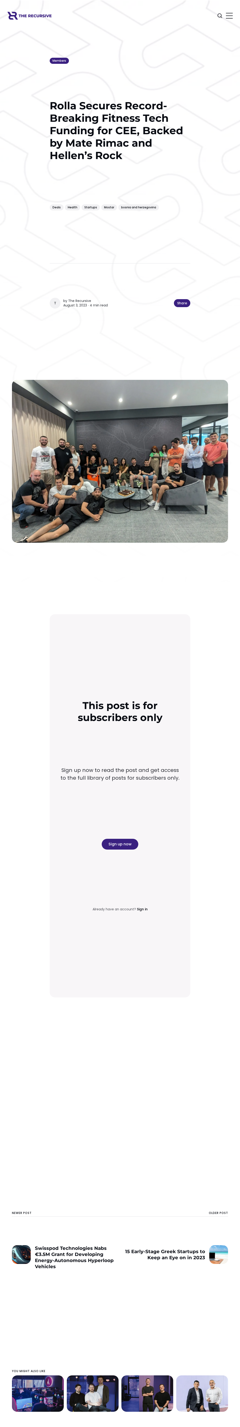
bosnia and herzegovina (138, 207)
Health (72, 207)
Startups (90, 207)
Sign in (142, 909)
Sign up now (120, 844)
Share (182, 303)
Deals (56, 207)
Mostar (109, 207)
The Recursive (79, 300)
